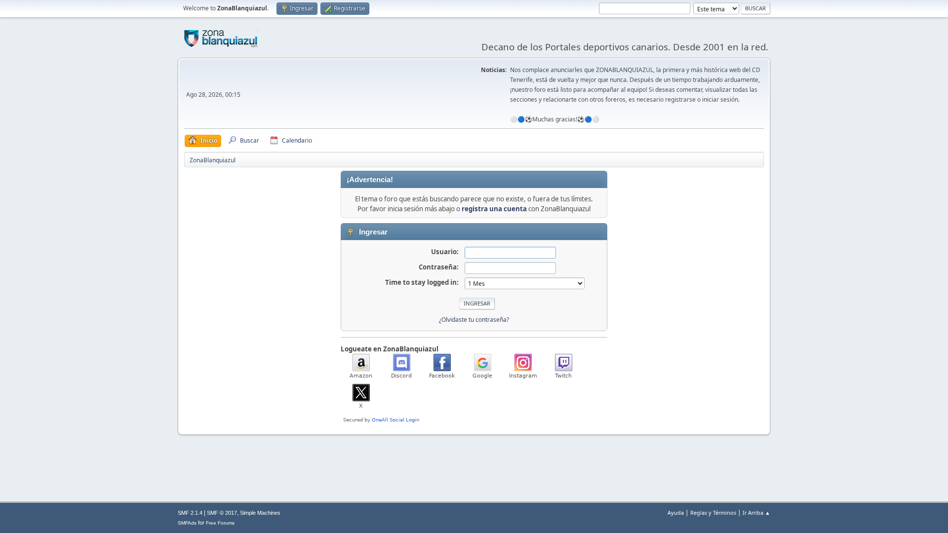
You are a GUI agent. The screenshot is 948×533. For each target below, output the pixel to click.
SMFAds (187, 523)
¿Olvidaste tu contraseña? (474, 319)
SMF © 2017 (222, 513)
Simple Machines (260, 513)
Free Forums (220, 523)
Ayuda (676, 512)
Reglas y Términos (713, 512)
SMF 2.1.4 (190, 513)
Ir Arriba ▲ (756, 512)
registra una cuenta (494, 208)
